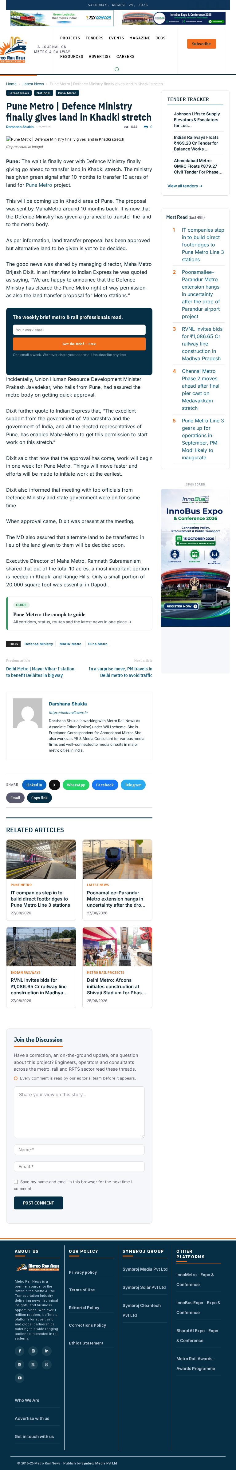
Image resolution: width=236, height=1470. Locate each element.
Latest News (33, 84)
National (43, 93)
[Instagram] (33, 1351)
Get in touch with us (34, 1436)
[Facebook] (222, 5)
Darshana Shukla (19, 127)
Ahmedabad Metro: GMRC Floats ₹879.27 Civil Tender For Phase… (198, 166)
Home (11, 84)
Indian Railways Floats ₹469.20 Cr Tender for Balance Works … (196, 143)
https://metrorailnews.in (68, 712)
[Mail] (19, 1364)
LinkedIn (34, 784)
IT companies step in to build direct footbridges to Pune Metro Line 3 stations (203, 244)
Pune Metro (67, 93)
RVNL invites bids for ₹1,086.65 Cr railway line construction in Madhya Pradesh (202, 344)
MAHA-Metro (70, 644)
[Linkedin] (46, 1351)
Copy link (39, 797)
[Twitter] (202, 5)
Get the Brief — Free (79, 344)
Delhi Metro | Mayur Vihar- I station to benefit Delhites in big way (40, 672)
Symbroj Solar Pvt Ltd (144, 1287)
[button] (117, 69)
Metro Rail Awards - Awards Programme (195, 1363)
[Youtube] (212, 5)
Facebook (105, 784)
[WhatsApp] (46, 1364)
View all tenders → (185, 185)
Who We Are (27, 1400)
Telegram (133, 784)
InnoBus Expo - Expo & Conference (198, 1307)
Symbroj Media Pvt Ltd (145, 1269)
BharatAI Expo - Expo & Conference (197, 1335)
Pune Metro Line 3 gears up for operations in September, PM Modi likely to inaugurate (203, 439)
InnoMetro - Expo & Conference (195, 1279)
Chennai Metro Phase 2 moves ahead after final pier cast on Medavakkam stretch (200, 389)
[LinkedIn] (192, 5)
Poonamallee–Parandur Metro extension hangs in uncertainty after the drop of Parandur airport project (202, 294)
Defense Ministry (39, 644)
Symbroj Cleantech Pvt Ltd (142, 1310)
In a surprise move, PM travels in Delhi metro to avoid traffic (120, 672)
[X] (33, 1364)
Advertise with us (32, 1418)
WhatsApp (76, 784)
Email (15, 797)
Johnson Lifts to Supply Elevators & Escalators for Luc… (197, 119)
